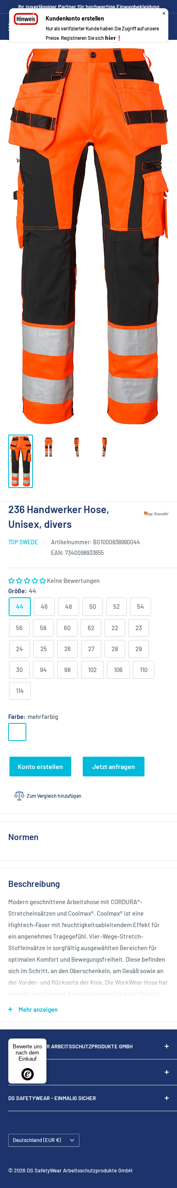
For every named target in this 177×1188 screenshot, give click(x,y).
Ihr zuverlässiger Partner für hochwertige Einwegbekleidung (88, 6)
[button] (27, 580)
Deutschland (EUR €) (37, 1140)
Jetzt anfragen (113, 766)
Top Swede (23, 542)
